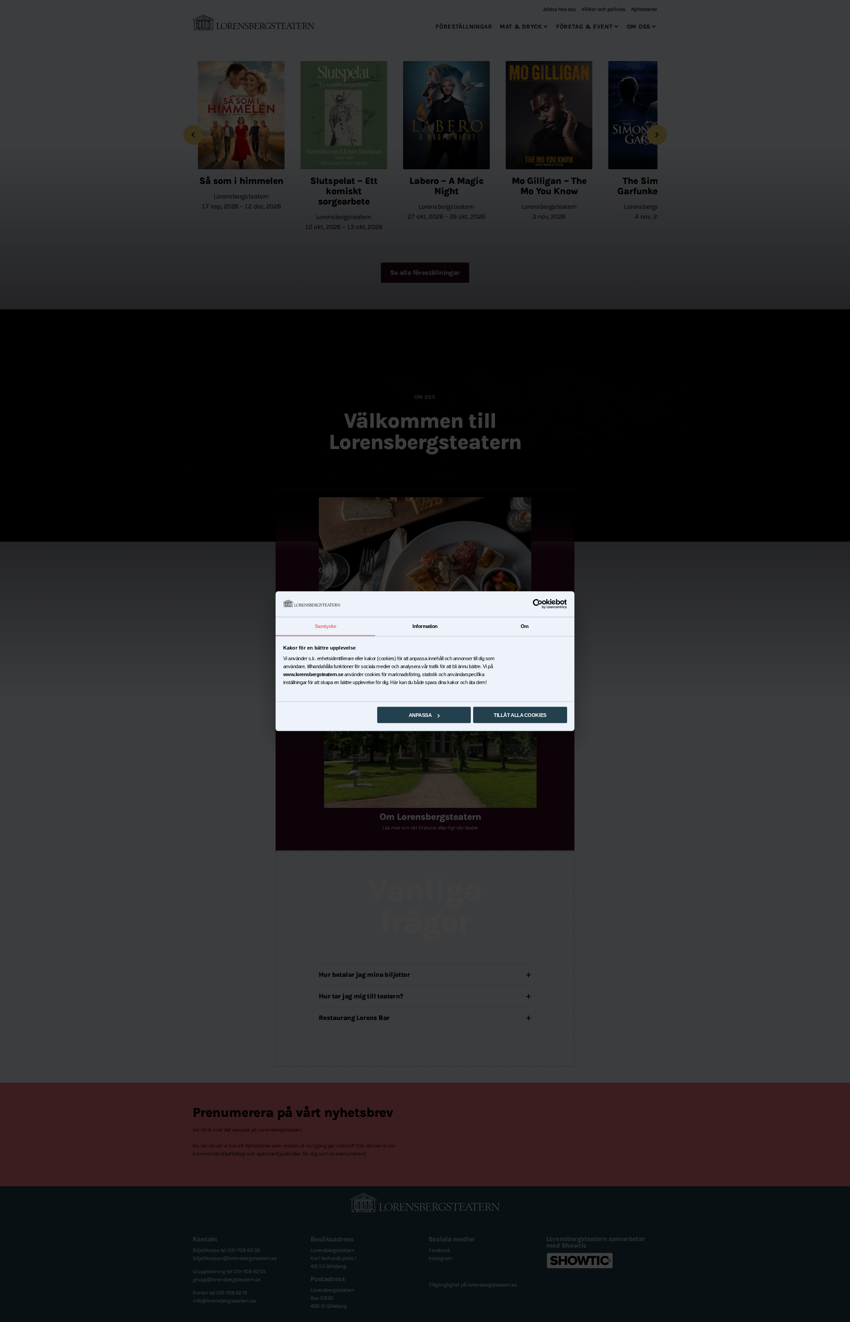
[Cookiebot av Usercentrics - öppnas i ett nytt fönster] (538, 604)
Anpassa (420, 715)
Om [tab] (525, 626)
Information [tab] (425, 626)
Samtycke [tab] (325, 626)
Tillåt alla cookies (520, 715)
